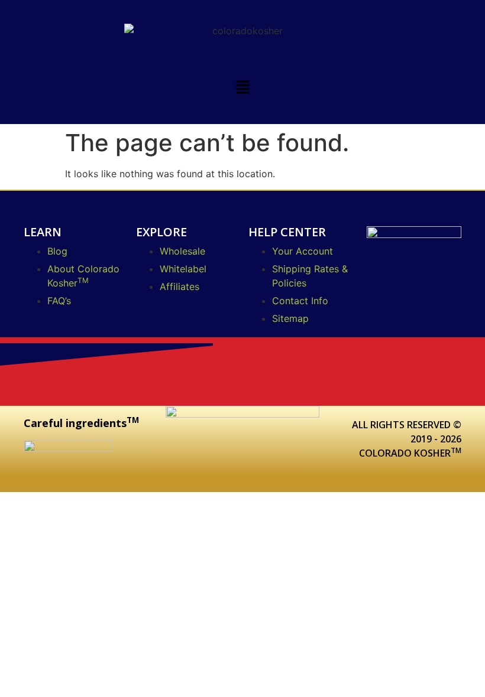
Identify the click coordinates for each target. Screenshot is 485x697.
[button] (242, 87)
